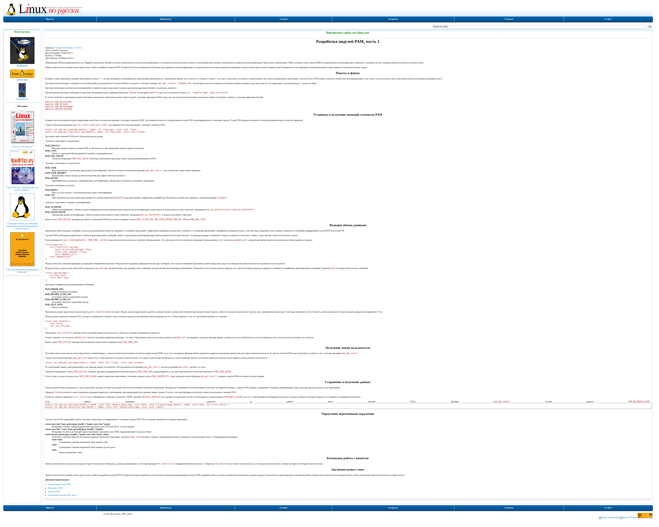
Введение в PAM (55, 488)
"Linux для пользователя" (22, 146)
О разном (509, 19)
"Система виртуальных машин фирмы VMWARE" (22, 270)
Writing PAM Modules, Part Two (68, 48)
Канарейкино (22, 99)
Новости (50, 19)
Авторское (393, 19)
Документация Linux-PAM (59, 484)
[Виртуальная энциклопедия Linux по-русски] (327, 9)
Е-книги (283, 19)
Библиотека (165, 19)
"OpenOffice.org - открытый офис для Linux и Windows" (22, 188)
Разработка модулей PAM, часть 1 (62, 495)
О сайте (608, 19)
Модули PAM (54, 491)
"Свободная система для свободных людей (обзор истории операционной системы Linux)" (22, 226)
